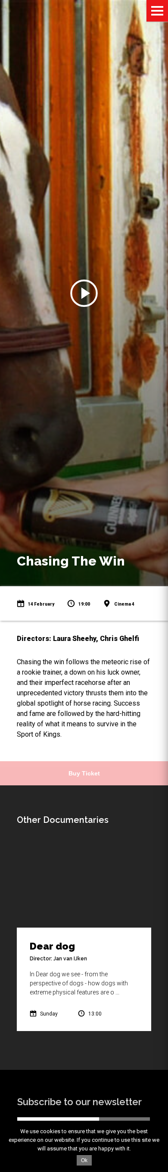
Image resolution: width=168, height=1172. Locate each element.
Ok (84, 1160)
